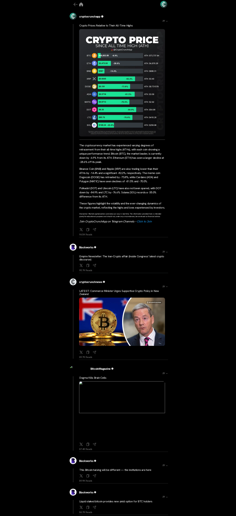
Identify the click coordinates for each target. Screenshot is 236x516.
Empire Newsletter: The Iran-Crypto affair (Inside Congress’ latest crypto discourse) (121, 258)
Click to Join (144, 221)
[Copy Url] (88, 264)
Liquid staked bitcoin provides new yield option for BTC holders (115, 501)
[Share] (94, 229)
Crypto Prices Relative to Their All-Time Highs (106, 25)
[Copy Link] (88, 229)
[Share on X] (81, 229)
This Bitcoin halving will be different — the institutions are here (115, 470)
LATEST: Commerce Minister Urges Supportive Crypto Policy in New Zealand (119, 292)
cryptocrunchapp (89, 16)
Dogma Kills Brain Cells (92, 378)
